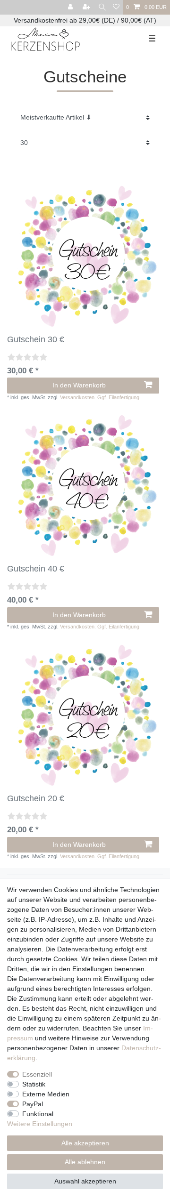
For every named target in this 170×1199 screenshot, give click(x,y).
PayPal (32, 1104)
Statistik (33, 1084)
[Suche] (102, 7)
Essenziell (37, 1074)
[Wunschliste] (116, 7)
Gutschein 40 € (35, 568)
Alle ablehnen (85, 1162)
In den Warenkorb (79, 385)
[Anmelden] (71, 7)
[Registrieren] (87, 7)
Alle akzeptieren (85, 1143)
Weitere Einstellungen (39, 1123)
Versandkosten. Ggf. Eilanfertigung (99, 397)
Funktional (37, 1114)
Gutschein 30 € (35, 339)
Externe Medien (45, 1094)
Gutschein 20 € (35, 798)
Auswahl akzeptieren (85, 1181)
